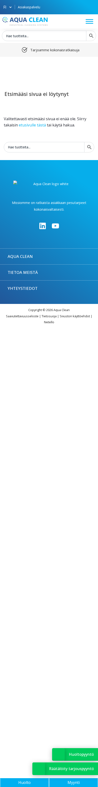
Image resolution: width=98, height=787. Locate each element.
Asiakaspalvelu (29, 7)
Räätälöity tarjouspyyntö (71, 768)
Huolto (24, 782)
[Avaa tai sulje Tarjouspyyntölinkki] (38, 768)
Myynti (74, 782)
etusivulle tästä (32, 125)
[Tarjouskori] (91, 7)
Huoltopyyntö (81, 754)
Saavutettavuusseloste (22, 316)
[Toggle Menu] (89, 21)
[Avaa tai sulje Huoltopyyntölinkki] (58, 754)
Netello (49, 322)
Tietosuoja (49, 316)
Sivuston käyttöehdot (75, 316)
